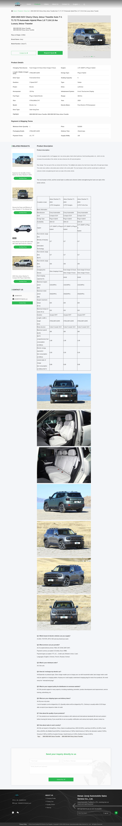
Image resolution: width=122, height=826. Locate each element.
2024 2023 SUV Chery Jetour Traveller (72, 736)
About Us (55, 4)
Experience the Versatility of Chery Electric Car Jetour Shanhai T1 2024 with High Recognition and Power (22, 174)
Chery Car (26, 11)
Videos (46, 4)
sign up (106, 813)
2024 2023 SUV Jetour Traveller (51, 736)
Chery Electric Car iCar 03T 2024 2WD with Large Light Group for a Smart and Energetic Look (22, 243)
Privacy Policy (23, 824)
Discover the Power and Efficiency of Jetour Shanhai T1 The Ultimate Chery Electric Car (22, 209)
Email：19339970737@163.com (22, 803)
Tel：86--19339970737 (20, 800)
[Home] (18, 4)
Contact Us (65, 4)
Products (37, 4)
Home (29, 4)
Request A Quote (49, 53)
